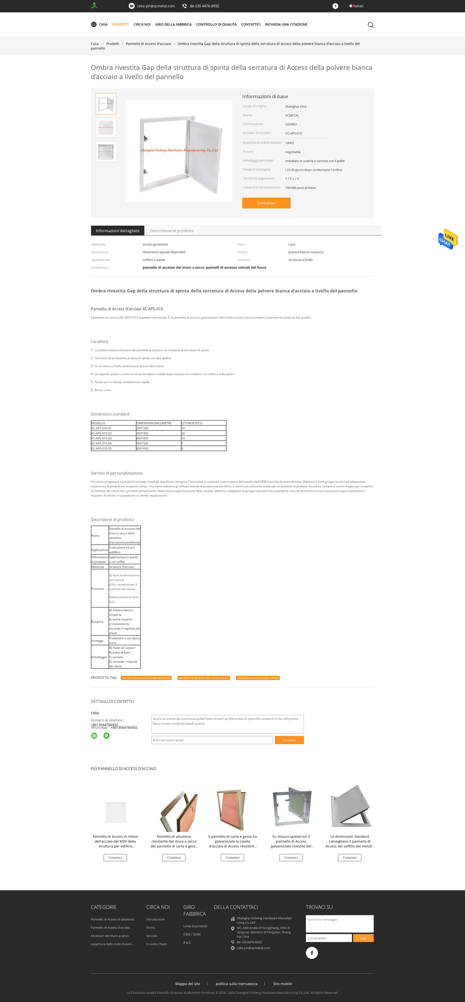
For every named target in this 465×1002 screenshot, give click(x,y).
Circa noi (142, 24)
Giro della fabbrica (173, 24)
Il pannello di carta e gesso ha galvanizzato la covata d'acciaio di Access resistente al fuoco (232, 843)
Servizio (151, 936)
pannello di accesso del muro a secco (204, 678)
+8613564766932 (104, 724)
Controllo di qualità (216, 24)
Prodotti (120, 24)
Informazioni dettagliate (118, 230)
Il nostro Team (156, 944)
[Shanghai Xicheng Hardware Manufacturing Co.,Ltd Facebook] (336, 6)
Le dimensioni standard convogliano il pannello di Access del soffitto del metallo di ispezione (350, 843)
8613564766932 (125, 727)
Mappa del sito (187, 983)
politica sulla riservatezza (236, 983)
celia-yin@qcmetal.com (156, 6)
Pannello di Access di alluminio (112, 919)
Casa (103, 24)
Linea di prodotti (195, 926)
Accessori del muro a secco (110, 936)
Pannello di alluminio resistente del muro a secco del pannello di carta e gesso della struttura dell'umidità (174, 843)
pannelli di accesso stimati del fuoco (146, 678)
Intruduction (155, 919)
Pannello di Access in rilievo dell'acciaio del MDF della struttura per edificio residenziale (115, 843)
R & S (187, 942)
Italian (358, 6)
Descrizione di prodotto (172, 230)
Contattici (251, 24)
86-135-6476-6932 (204, 6)
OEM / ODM (192, 934)
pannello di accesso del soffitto (258, 678)
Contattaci (266, 203)
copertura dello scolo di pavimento (116, 944)
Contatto (289, 740)
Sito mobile (282, 983)
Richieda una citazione (286, 24)
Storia (150, 927)
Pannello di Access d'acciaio (110, 927)
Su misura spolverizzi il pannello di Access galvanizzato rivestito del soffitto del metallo (291, 843)
